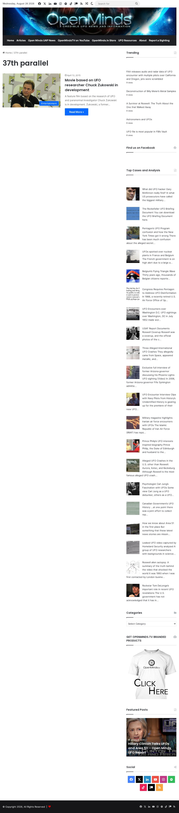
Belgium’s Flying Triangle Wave (158, 271)
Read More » (76, 111)
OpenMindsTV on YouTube (74, 40)
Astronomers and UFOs (139, 119)
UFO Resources (127, 40)
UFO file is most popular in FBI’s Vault (146, 131)
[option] (151, 737)
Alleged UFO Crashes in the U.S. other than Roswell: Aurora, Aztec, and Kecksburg (158, 464)
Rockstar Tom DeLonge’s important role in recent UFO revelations (158, 589)
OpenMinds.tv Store (104, 40)
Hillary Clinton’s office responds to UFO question (149, 750)
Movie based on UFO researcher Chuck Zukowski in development (91, 85)
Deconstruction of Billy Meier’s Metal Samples (151, 91)
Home (10, 40)
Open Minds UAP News (41, 40)
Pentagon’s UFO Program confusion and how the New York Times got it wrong (157, 232)
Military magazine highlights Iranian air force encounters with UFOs (157, 421)
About (142, 40)
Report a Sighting (159, 40)
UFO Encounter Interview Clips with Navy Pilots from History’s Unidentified (159, 398)
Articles (21, 40)
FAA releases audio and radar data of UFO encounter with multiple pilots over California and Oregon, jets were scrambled (151, 75)
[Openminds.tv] (89, 21)
